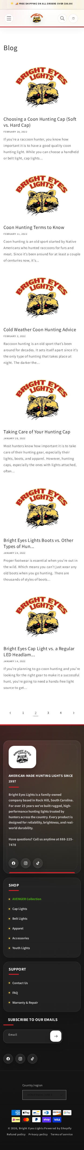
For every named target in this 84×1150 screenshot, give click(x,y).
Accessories (20, 938)
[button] (9, 18)
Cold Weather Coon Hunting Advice (40, 329)
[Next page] (73, 713)
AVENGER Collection (26, 899)
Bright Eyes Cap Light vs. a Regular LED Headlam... (39, 651)
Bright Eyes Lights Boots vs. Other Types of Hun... (38, 543)
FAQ (15, 993)
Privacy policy (38, 1134)
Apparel (17, 928)
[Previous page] (10, 713)
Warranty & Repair (25, 1002)
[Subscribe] (55, 1036)
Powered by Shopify (58, 1128)
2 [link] (36, 713)
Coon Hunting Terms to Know (34, 227)
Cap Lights (19, 909)
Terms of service (62, 1134)
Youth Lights (21, 948)
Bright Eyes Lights (31, 1128)
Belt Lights (19, 918)
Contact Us (20, 983)
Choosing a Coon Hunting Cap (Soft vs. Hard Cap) (40, 122)
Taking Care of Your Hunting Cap (37, 432)
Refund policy (16, 1134)
